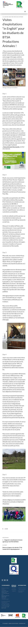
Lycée (6, 528)
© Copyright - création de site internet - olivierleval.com (14, 623)
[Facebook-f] (2, 580)
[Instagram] (7, 580)
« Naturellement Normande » (11, 147)
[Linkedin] (5, 580)
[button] (25, 11)
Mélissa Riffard (18, 16)
